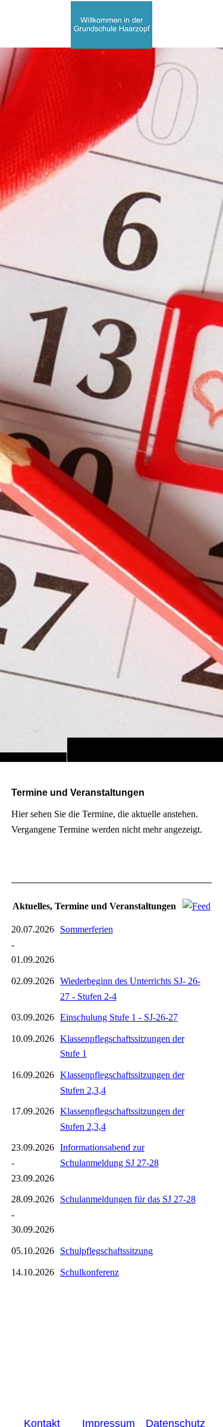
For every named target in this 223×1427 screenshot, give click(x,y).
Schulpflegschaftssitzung (106, 1251)
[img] (111, 404)
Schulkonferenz (89, 1272)
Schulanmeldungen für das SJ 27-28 (128, 1199)
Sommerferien (86, 929)
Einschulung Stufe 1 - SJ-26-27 (119, 1017)
